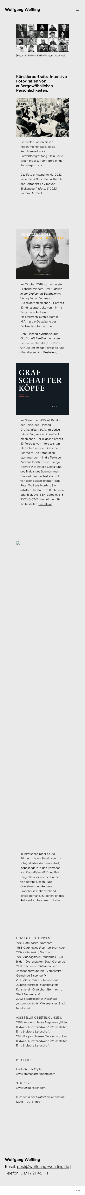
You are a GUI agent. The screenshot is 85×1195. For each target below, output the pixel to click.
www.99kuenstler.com (31, 1088)
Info (37, 1102)
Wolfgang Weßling (22, 9)
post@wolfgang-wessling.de (43, 1166)
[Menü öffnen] (77, 9)
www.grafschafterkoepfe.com (35, 1074)
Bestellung (50, 352)
